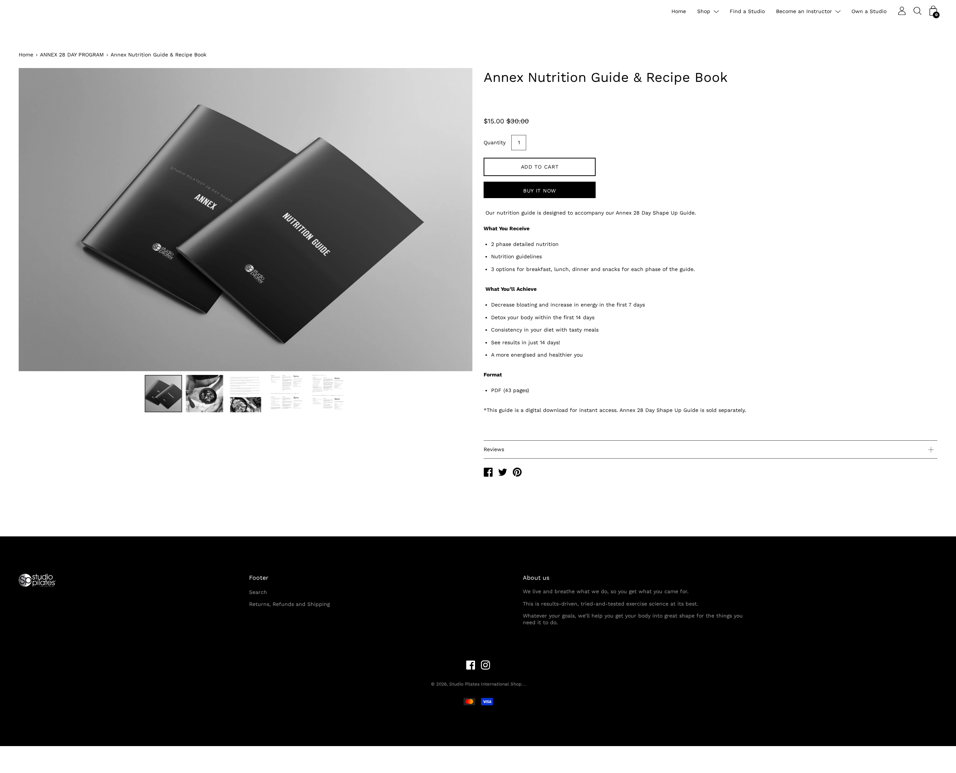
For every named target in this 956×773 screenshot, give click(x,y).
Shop (703, 11)
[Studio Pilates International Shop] (488, 473)
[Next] (453, 219)
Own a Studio (869, 11)
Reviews (494, 449)
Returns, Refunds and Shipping (289, 604)
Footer (259, 577)
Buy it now (539, 191)
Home (678, 11)
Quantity (495, 142)
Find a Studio (747, 11)
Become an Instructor (804, 11)
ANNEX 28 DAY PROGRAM (72, 55)
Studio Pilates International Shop (485, 684)
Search (258, 592)
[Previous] (37, 219)
